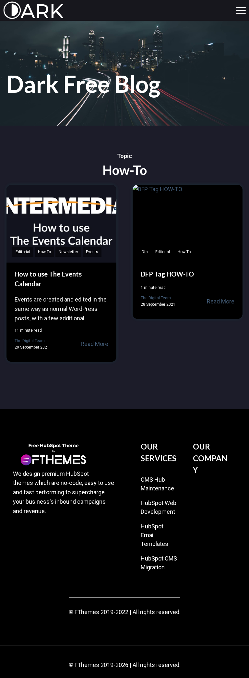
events (92, 252)
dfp (145, 252)
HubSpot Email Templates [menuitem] (154, 535)
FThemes (87, 612)
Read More (94, 343)
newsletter (68, 252)
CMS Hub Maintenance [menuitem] (157, 484)
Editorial (23, 252)
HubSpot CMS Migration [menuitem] (159, 563)
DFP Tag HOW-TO (167, 274)
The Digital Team (30, 341)
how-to (44, 252)
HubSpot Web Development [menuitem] (158, 507)
